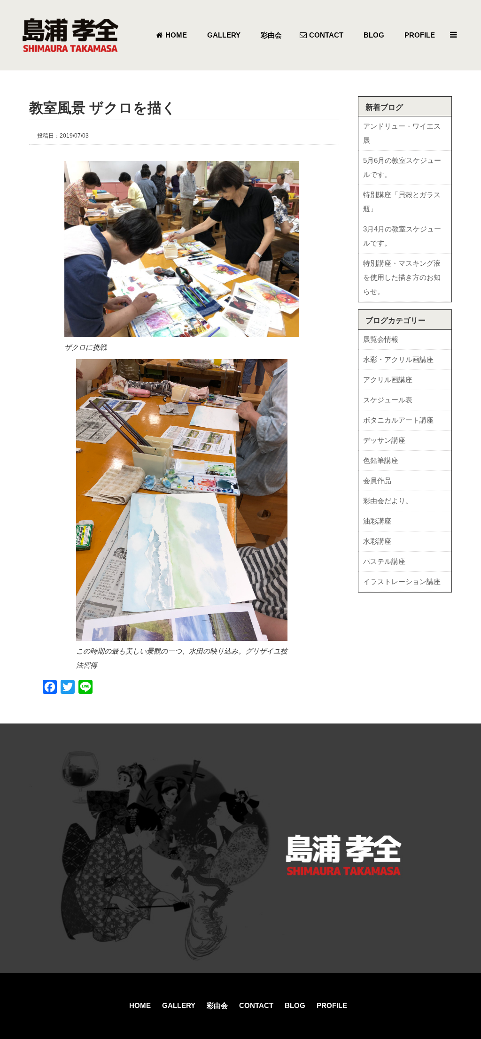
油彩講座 (377, 521)
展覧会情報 (380, 339)
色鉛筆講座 (380, 460)
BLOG (295, 1005)
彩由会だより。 (387, 501)
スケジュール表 (387, 400)
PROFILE (332, 1005)
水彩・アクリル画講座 (398, 359)
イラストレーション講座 (402, 581)
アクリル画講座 (387, 380)
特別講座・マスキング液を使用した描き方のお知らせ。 (402, 277)
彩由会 (217, 1005)
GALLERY (178, 1005)
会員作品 (377, 481)
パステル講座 (384, 561)
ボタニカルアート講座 (398, 420)
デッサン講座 (384, 440)
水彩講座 (377, 541)
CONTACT (256, 1005)
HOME (140, 1005)
